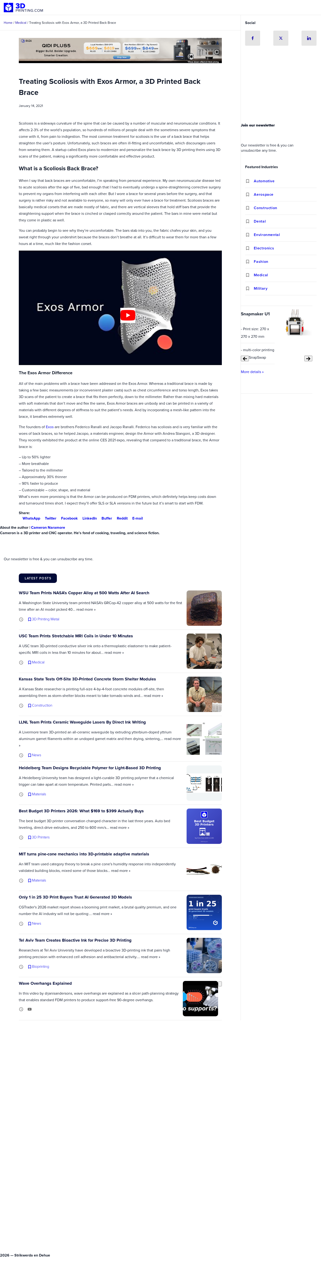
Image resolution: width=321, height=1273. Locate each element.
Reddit (122, 518)
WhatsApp (31, 518)
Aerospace (264, 194)
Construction (265, 208)
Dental (260, 221)
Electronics (264, 248)
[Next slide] (308, 359)
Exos (50, 426)
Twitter (50, 518)
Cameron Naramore (48, 527)
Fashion (261, 261)
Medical (261, 275)
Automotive (264, 181)
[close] (220, 983)
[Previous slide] (245, 359)
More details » (252, 371)
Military (260, 288)
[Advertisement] (281, 85)
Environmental (267, 234)
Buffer (107, 518)
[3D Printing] (23, 7)
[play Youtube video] (127, 315)
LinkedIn (89, 518)
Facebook (69, 518)
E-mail (137, 518)
